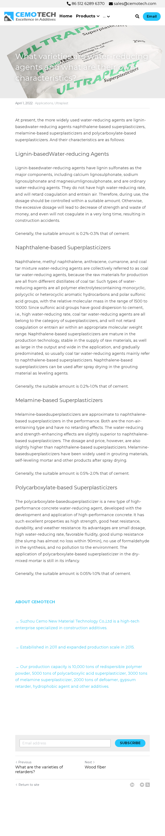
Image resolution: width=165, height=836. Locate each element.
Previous (24, 762)
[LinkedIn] (132, 785)
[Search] (137, 16)
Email (152, 16)
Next (88, 762)
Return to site (28, 785)
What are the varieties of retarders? (39, 769)
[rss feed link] (147, 785)
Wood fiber (95, 767)
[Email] (142, 785)
